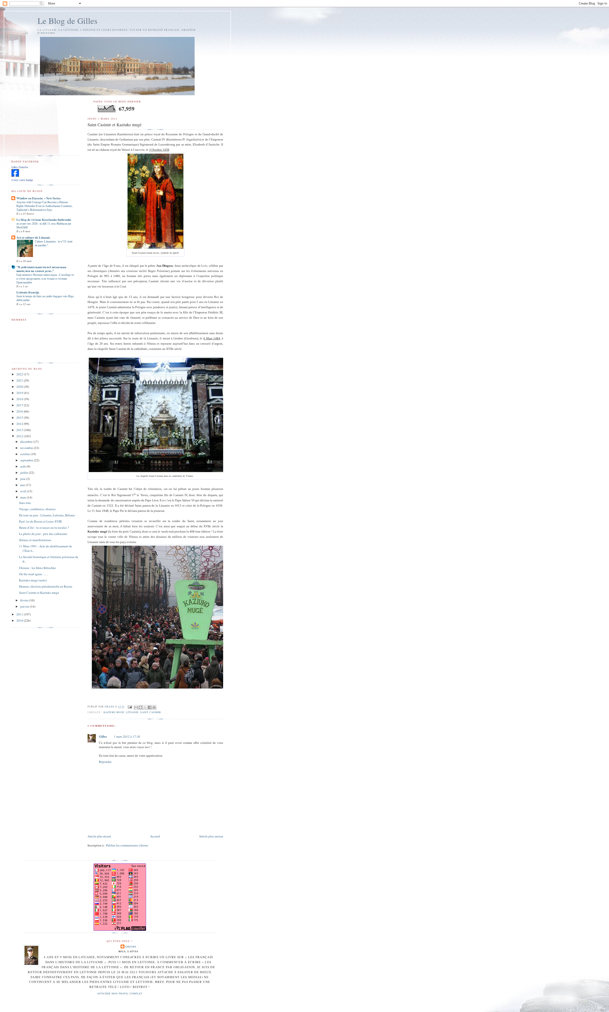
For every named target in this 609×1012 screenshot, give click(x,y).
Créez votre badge (22, 180)
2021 (20, 380)
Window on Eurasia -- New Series (38, 198)
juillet (24, 472)
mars (23, 497)
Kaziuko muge (113, 712)
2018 (20, 399)
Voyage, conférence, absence (37, 509)
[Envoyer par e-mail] (136, 707)
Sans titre (25, 503)
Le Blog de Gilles (68, 20)
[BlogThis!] (140, 707)
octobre (25, 454)
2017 (20, 405)
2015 (20, 417)
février (24, 600)
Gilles (103, 736)
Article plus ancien (211, 836)
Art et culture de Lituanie (33, 237)
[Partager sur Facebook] (149, 707)
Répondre (105, 762)
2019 (20, 393)
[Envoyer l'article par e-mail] (130, 706)
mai (23, 485)
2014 (20, 424)
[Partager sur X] (145, 707)
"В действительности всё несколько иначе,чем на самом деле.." (41, 269)
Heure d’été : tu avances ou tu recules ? (44, 527)
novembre (27, 448)
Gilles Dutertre (19, 167)
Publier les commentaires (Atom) (127, 845)
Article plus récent (99, 836)
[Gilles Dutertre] (15, 175)
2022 (20, 374)
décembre (26, 441)
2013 (20, 430)
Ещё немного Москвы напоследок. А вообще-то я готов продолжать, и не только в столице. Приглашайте (45, 278)
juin (23, 479)
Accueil (155, 836)
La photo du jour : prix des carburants (43, 534)
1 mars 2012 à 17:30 (127, 736)
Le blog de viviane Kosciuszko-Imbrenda (43, 219)
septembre (27, 460)
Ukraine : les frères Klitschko (37, 568)
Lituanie (132, 712)
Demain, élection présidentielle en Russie (45, 586)
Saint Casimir (150, 712)
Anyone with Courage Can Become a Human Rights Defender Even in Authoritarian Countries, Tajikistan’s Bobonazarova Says (44, 205)
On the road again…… (33, 574)
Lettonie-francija (27, 292)
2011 (20, 614)
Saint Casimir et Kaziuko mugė (39, 592)
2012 (20, 436)
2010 (20, 620)
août (23, 466)
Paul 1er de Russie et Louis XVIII (40, 521)
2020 (20, 386)
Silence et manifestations (35, 540)
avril (23, 491)
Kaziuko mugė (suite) (33, 580)
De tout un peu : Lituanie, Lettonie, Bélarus (47, 515)
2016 (20, 411)
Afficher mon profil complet (119, 993)
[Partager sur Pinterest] (154, 707)
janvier (25, 606)
